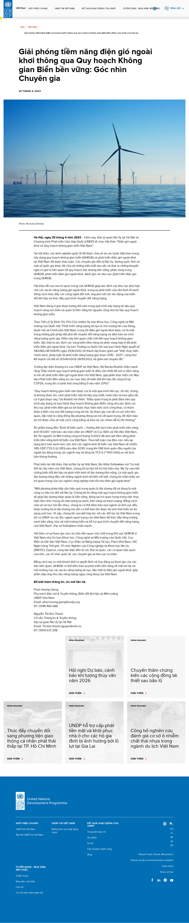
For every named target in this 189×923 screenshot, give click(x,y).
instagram (165, 880)
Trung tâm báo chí (96, 831)
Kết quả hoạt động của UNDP (99, 8)
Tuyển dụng (22, 875)
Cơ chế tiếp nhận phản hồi (29, 892)
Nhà (23, 27)
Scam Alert (167, 866)
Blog (89, 854)
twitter (145, 880)
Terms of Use (166, 872)
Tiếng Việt (175, 8)
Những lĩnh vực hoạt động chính (65, 831)
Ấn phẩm (92, 837)
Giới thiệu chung (38, 8)
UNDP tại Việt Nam (65, 8)
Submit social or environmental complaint (152, 860)
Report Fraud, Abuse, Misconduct (156, 854)
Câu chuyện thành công (99, 849)
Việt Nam (21, 8)
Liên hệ (19, 887)
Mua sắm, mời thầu (25, 881)
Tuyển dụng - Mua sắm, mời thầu (141, 8)
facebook (152, 880)
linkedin (158, 880)
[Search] (171, 834)
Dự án (90, 843)
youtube (171, 880)
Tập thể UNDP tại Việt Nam (29, 834)
